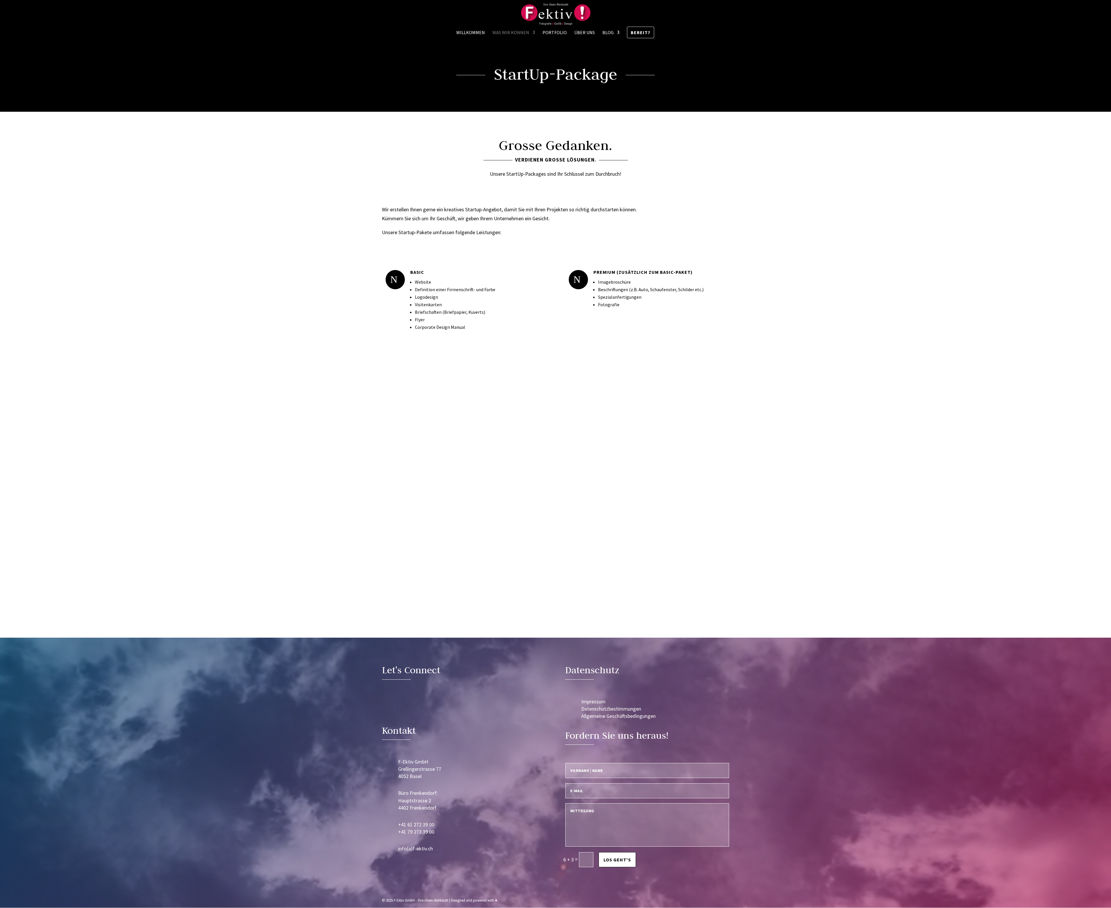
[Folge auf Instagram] (406, 705)
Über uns (584, 32)
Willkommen (470, 32)
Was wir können (510, 32)
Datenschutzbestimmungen (611, 708)
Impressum (593, 701)
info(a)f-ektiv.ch (415, 848)
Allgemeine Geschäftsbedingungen (618, 716)
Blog (608, 32)
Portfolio (554, 32)
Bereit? (640, 32)
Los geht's (617, 860)
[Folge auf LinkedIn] (389, 705)
